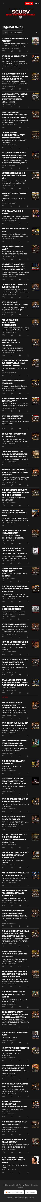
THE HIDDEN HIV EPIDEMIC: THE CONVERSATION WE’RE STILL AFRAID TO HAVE (15, 440)
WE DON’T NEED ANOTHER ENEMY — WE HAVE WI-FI (15, 422)
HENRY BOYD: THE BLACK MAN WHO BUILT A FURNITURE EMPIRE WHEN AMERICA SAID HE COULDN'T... (15, 1068)
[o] (35, 41)
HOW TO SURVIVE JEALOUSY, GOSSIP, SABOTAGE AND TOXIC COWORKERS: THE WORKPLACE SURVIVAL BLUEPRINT (15, 662)
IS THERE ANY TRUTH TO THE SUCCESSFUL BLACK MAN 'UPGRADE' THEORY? (15, 363)
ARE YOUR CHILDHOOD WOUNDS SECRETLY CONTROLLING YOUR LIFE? (14, 705)
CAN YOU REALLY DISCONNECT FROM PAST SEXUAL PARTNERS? (13, 135)
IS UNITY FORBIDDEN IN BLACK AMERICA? (15, 39)
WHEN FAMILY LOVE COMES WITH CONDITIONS (14, 575)
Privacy (21, 1185)
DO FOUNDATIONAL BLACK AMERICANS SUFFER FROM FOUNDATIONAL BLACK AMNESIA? (14, 155)
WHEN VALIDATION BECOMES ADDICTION (13, 1110)
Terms (27, 1185)
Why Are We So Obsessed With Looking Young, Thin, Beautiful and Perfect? (14, 630)
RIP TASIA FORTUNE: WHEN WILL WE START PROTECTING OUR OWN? (15, 472)
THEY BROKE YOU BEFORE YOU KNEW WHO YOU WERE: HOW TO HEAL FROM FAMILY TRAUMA (15, 729)
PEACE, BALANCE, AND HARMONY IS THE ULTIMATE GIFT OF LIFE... (14, 953)
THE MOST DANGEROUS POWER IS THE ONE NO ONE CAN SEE (14, 879)
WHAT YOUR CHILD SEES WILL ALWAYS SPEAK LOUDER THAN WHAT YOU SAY (15, 1021)
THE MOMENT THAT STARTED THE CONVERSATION (14, 499)
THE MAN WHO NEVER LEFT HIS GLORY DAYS (13, 787)
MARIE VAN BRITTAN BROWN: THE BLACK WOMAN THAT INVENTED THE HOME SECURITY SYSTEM (15, 96)
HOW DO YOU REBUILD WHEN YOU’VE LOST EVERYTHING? (15, 643)
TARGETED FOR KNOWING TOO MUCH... (13, 382)
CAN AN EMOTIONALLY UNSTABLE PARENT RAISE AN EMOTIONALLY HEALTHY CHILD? (15, 1014)
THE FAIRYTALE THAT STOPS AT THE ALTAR (14, 920)
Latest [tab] (5, 32)
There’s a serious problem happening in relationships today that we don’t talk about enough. (15, 329)
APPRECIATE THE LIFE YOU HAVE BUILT (13, 199)
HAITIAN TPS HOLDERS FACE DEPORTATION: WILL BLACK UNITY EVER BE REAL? (14, 974)
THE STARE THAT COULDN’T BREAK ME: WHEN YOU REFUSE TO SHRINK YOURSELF (15, 492)
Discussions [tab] (18, 32)
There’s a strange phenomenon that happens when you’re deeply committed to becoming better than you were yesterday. (15, 308)
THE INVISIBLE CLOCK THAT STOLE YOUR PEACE (14, 1123)
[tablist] (12, 32)
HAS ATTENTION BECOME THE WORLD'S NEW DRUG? (15, 1049)
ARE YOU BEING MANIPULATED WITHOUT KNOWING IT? (15, 874)
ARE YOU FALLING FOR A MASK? (12, 247)
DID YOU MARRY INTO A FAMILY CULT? (12, 569)
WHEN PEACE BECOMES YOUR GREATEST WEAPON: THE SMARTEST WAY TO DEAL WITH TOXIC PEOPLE (15, 1090)
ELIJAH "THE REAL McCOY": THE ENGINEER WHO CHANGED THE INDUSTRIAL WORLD (14, 837)
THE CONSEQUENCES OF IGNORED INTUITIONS (13, 607)
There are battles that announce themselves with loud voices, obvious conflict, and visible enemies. (15, 899)
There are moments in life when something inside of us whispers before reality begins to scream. (13, 613)
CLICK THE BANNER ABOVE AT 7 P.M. (15, 459)
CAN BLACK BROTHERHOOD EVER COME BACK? (14, 285)
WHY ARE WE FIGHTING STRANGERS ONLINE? (12, 417)
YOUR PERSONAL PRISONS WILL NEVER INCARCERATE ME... (14, 175)
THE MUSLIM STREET (9, 1038)
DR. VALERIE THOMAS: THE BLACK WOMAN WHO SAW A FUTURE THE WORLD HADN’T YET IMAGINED (15, 682)
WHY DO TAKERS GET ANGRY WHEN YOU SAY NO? (15, 800)
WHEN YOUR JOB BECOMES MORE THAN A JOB (14, 668)
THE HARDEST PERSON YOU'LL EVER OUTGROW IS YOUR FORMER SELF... (15, 855)
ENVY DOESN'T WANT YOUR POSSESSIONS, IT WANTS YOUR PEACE (14, 893)
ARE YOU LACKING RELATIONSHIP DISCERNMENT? (10, 322)
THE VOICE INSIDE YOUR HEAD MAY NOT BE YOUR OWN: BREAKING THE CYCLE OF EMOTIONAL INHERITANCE (15, 933)
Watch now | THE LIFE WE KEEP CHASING (13, 861)
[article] (20, 44)
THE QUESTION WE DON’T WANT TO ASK (15, 369)
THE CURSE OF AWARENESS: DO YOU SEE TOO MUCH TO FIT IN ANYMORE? (15, 588)
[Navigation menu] (3, 3)
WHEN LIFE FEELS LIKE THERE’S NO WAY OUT (14, 648)
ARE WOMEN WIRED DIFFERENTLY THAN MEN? (14, 141)
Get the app (31, 1192)
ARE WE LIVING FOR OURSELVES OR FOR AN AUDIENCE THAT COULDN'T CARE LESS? (15, 405)
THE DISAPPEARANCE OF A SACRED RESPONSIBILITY (14, 1001)
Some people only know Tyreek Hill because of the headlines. (14, 749)
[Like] (3, 68)
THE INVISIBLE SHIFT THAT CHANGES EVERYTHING (15, 805)
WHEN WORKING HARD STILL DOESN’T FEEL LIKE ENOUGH (12, 349)
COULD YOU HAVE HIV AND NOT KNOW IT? (14, 435)
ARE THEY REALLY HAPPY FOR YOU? (15, 230)
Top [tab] (10, 32)
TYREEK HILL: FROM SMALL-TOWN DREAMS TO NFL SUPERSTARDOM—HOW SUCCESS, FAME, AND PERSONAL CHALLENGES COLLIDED (14, 743)
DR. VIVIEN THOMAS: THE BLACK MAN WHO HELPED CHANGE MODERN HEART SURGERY (13, 267)
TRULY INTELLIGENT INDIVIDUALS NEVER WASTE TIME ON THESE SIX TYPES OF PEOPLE (15, 115)
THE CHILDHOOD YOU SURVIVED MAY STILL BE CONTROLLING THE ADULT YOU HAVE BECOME (14, 711)
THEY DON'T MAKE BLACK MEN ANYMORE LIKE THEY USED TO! (13, 994)
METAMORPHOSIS (8, 102)
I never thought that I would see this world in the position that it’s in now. (15, 519)
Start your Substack (15, 1192)
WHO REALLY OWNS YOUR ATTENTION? (11, 767)
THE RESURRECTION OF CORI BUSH (15, 1033)
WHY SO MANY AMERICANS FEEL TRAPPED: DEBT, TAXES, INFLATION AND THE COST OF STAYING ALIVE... (15, 62)
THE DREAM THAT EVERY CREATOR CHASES (14, 1166)
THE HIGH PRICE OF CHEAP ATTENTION (11, 1054)
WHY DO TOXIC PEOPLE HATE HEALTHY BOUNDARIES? (15, 1085)
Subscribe (29, 3)
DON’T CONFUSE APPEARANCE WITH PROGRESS (11, 342)
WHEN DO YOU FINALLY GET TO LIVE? (14, 57)
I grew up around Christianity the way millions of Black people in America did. (15, 217)
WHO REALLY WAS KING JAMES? (12, 212)
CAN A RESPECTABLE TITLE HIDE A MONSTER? (14, 531)
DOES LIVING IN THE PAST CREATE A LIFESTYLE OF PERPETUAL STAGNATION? (14, 781)
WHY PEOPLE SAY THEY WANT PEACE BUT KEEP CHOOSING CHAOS (15, 823)
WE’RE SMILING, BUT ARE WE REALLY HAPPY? (14, 399)
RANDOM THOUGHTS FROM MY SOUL (14, 194)
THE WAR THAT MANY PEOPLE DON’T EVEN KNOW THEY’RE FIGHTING (15, 1146)
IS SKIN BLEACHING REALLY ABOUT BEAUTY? (14, 1141)
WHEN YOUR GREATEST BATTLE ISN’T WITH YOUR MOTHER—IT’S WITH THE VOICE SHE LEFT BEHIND (15, 940)
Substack (10, 1198)
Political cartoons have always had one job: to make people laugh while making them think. (15, 557)
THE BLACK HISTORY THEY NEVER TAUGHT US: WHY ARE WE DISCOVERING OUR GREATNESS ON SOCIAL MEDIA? (15, 76)
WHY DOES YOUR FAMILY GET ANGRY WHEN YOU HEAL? (15, 724)
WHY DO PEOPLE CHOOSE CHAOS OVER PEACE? (13, 818)
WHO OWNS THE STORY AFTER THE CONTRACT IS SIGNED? (13, 1159)
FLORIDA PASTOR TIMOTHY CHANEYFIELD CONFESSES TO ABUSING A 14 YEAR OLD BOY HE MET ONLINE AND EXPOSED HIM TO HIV (15, 537)
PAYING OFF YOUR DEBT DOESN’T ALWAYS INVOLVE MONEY (14, 512)
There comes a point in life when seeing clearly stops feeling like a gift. (15, 595)
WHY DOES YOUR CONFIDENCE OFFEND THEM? (15, 303)
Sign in (36, 3)
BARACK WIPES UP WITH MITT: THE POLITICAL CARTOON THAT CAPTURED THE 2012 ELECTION (14, 551)
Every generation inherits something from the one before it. (15, 1128)
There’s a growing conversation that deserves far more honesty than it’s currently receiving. (15, 161)
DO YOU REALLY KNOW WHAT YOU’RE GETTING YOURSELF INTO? (14, 253)
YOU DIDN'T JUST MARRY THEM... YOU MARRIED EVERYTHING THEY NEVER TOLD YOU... (14, 913)
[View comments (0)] (12, 51)
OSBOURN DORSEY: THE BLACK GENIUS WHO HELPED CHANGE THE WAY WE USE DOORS (15, 454)
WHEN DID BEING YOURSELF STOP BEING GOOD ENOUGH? (15, 625)
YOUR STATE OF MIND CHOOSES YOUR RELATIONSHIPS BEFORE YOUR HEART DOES (15, 1104)
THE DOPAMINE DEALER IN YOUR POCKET (13, 762)
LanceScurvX (14, 48)
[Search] (37, 32)
